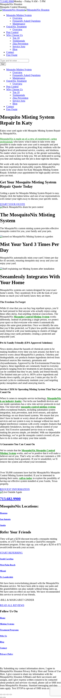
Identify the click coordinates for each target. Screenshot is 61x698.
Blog (2, 642)
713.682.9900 (7, 1)
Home (2, 618)
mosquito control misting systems (38, 407)
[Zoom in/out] (10, 694)
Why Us (3, 636)
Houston (3, 513)
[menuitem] (19, 15)
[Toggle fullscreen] (7, 694)
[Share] (4, 694)
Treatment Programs (9, 630)
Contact (3, 648)
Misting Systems (7, 624)
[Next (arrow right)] (4, 697)
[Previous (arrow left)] (1, 697)
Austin (3, 525)
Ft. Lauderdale (6, 577)
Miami (3, 571)
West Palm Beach (7, 565)
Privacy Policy (6, 654)
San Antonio (5, 519)
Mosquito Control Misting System (31, 316)
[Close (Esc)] (1, 694)
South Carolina (6, 559)
